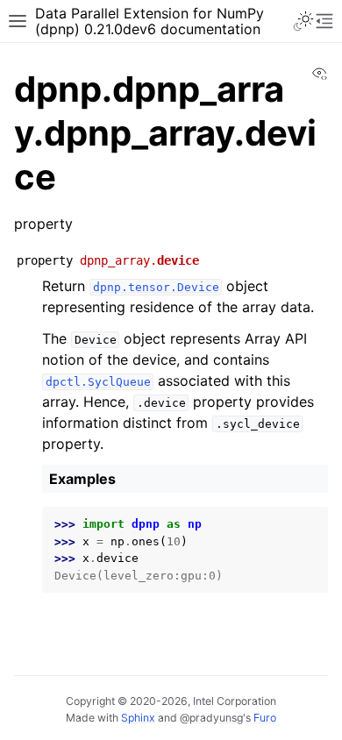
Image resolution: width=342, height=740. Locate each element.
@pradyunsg (211, 717)
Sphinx (138, 717)
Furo (264, 717)
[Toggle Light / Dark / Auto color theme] (303, 21)
